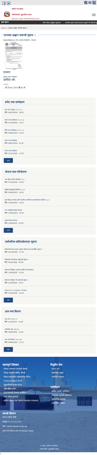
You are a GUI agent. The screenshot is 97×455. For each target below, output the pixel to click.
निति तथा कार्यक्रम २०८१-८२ (14, 130)
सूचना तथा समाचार (10, 77)
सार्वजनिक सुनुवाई (58, 399)
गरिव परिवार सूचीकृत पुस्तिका (47, 23)
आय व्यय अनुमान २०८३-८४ (13, 110)
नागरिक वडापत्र (58, 377)
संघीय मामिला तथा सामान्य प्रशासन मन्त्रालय (21, 400)
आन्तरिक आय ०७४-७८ (12, 329)
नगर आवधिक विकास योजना (13, 210)
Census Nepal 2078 (13, 381)
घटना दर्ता (55, 369)
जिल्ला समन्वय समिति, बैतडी (14, 373)
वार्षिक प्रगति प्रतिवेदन (60, 391)
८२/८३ (5, 84)
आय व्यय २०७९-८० (11, 319)
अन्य (8, 160)
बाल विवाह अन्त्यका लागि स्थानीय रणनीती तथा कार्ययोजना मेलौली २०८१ (27, 200)
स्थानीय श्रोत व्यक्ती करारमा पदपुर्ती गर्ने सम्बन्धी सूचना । (78, 23)
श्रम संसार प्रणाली (11, 397)
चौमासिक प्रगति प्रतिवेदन (62, 395)
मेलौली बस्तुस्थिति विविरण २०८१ (15, 190)
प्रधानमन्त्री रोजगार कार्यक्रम (15, 392)
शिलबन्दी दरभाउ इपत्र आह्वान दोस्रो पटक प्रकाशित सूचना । (24, 249)
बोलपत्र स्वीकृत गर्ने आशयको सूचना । (17, 280)
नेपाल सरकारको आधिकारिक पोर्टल (17, 377)
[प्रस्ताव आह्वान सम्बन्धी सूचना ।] (13, 56)
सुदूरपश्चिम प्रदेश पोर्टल (13, 385)
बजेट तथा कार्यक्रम (11, 140)
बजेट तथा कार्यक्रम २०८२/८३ (14, 120)
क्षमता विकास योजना (11, 220)
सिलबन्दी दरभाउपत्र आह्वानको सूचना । (17, 259)
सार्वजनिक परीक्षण (58, 403)
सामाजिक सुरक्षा (57, 373)
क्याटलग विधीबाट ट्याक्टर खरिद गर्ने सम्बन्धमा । (20, 270)
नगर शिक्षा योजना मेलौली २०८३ (14, 179)
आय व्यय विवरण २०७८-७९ (13, 339)
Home (3, 28)
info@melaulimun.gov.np (17, 426)
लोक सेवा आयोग (10, 389)
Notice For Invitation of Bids (16, 290)
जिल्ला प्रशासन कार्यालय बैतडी (15, 369)
